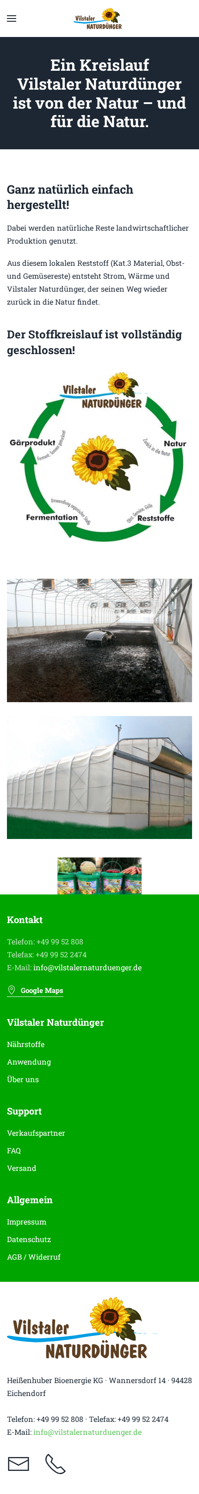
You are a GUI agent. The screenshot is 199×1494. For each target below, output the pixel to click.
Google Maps (42, 990)
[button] (11, 18)
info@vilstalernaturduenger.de (87, 967)
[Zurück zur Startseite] (100, 18)
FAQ (14, 1150)
